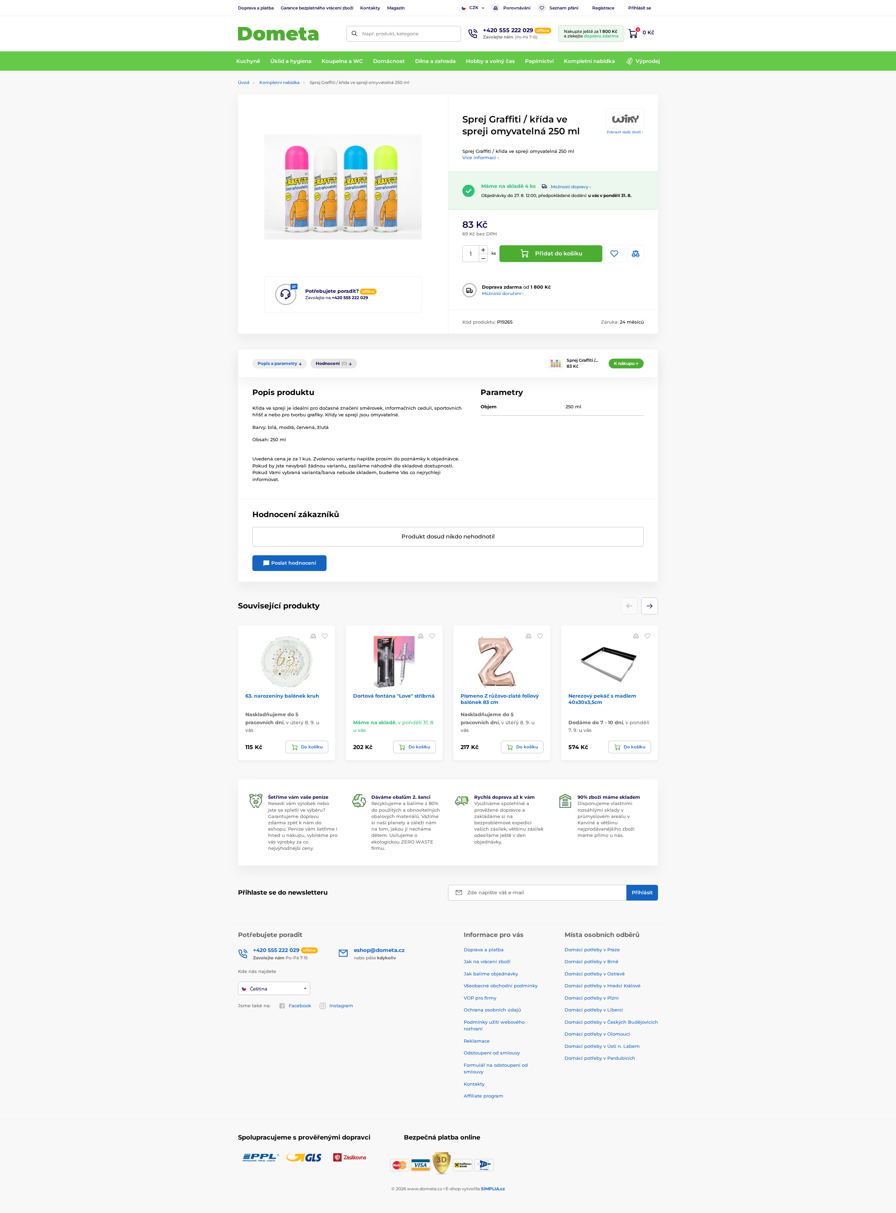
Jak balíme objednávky (491, 973)
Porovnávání (516, 7)
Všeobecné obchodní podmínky (501, 985)
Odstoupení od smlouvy (492, 1053)
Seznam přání (564, 7)
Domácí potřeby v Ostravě (595, 973)
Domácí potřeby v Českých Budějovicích (611, 1022)
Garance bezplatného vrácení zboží (317, 7)
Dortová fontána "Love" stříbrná (394, 696)
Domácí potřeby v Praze (592, 949)
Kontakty (370, 7)
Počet (471, 254)
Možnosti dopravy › (571, 186)
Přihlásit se (639, 7)
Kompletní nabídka (279, 82)
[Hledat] (354, 34)
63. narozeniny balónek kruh (282, 696)
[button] (649, 606)
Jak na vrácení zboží (487, 961)
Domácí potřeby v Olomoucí (597, 1034)
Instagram (341, 1005)
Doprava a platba (256, 7)
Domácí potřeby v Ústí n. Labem (602, 1046)
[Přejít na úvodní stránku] (278, 34)
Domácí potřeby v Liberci (594, 1010)
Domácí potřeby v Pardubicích (600, 1058)
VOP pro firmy (480, 998)
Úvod (243, 82)
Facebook (300, 1005)
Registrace (603, 7)
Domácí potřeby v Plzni (592, 998)
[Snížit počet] (483, 258)
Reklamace (477, 1041)
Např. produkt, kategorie (390, 33)
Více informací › (480, 157)
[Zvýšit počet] (483, 250)
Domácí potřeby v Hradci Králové (602, 985)
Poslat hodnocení (293, 563)
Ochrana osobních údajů (492, 1010)
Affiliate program (483, 1096)
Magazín (396, 7)
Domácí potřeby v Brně (591, 961)
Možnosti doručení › (503, 293)
